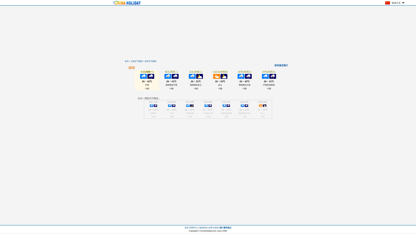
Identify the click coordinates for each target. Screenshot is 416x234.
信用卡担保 (213, 228)
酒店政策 (203, 228)
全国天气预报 (137, 61)
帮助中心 (194, 228)
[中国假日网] (126, 5)
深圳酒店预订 (281, 65)
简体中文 (396, 3)
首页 (127, 61)
